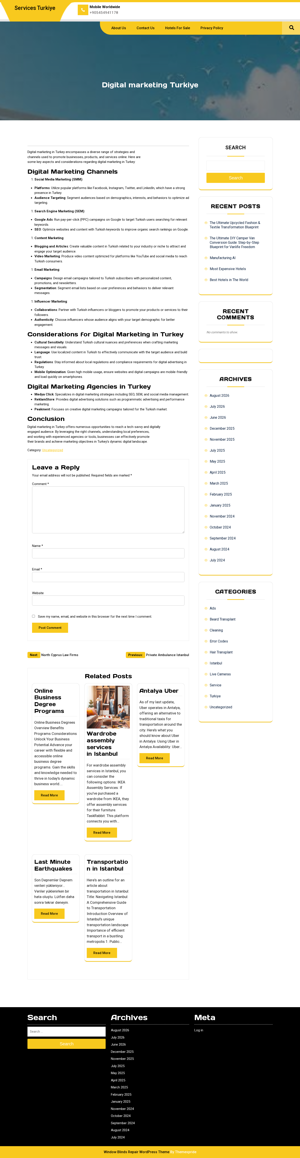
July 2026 (217, 406)
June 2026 (218, 417)
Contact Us (146, 28)
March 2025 (219, 483)
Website (38, 593)
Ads (213, 608)
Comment (40, 484)
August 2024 (219, 549)
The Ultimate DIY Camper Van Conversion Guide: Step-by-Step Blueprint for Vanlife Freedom (234, 242)
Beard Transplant (222, 619)
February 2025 (221, 494)
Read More (49, 795)
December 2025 (222, 428)
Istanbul (216, 663)
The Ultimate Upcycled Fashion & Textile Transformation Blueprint (235, 225)
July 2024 (217, 560)
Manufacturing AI (223, 258)
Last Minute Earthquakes (53, 865)
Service (215, 685)
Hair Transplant (221, 652)
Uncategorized (52, 450)
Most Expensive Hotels (228, 269)
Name (37, 546)
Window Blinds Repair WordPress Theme (136, 1152)
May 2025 (217, 461)
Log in (198, 1030)
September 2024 (223, 538)
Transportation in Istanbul (107, 865)
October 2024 (220, 527)
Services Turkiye (34, 8)
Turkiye (215, 696)
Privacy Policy (212, 28)
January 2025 (220, 505)
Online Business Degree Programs (49, 700)
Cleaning (216, 630)
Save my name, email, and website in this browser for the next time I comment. (95, 617)
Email (37, 569)
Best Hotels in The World (229, 280)
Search (235, 148)
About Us (118, 28)
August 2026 (219, 395)
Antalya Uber (159, 690)
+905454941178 (104, 12)
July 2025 (217, 450)
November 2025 (222, 439)
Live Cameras (220, 674)
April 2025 (218, 472)
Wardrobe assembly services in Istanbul (102, 743)
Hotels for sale (177, 28)
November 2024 (222, 516)
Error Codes (219, 641)
